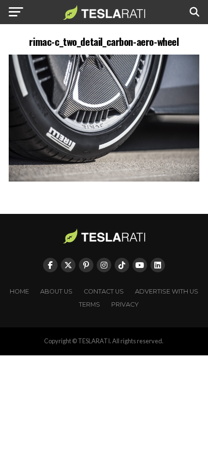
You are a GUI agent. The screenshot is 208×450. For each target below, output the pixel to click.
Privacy (125, 304)
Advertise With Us (166, 291)
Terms (89, 304)
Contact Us (104, 291)
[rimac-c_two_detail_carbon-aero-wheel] (104, 178)
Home (19, 291)
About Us (56, 291)
